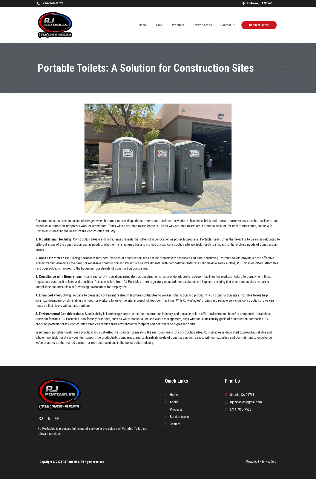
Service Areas (202, 25)
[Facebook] (41, 418)
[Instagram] (57, 418)
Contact (225, 25)
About (159, 25)
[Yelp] (49, 418)
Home (143, 25)
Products (178, 25)
